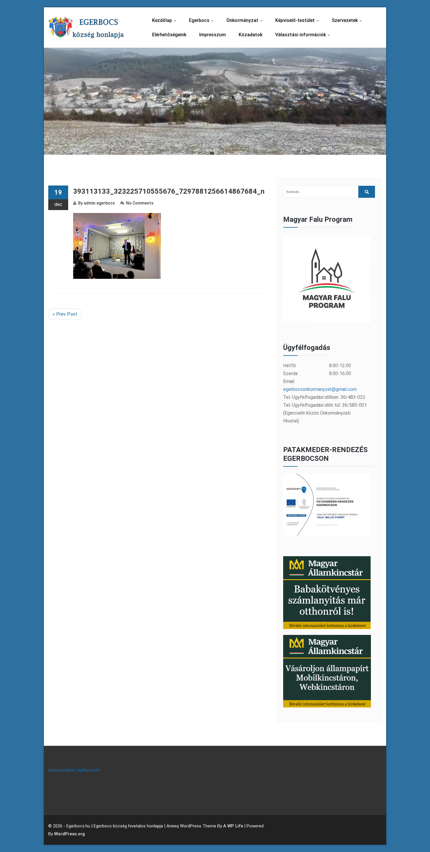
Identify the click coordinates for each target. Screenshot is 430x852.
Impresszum (212, 34)
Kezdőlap (165, 20)
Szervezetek (348, 20)
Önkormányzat (245, 20)
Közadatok (250, 34)
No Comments (140, 203)
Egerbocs (202, 20)
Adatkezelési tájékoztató (74, 770)
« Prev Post (65, 314)
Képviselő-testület (298, 20)
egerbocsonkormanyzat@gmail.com (320, 389)
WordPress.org (69, 833)
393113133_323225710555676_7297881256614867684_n (168, 191)
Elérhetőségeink (169, 34)
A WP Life (233, 826)
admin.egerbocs (99, 203)
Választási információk (304, 34)
